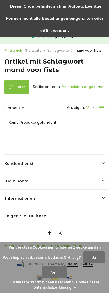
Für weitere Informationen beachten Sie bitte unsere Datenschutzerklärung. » (54, 285)
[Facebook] (49, 233)
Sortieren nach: (47, 86)
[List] (102, 107)
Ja (94, 257)
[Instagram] (60, 233)
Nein (54, 272)
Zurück (15, 50)
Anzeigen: (76, 107)
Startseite (33, 50)
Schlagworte (58, 50)
